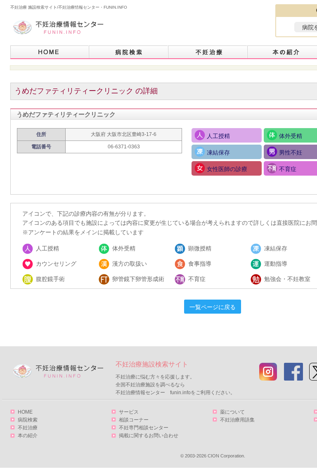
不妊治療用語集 (237, 420)
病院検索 (128, 52)
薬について (232, 412)
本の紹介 (28, 435)
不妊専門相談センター (143, 428)
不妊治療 (28, 428)
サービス (129, 412)
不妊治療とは (208, 52)
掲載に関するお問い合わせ (148, 435)
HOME (49, 52)
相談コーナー (134, 420)
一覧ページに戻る (212, 307)
